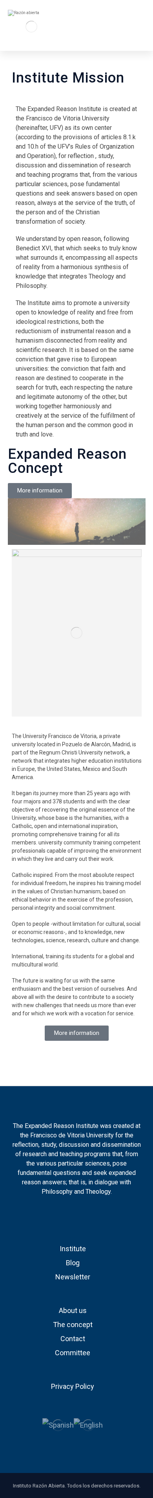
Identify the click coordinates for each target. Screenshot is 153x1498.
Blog (73, 1263)
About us (73, 1310)
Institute (73, 1249)
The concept (73, 1324)
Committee (72, 1353)
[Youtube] (82, 1215)
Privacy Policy (72, 1386)
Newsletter (72, 1277)
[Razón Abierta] (31, 26)
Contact (72, 1339)
